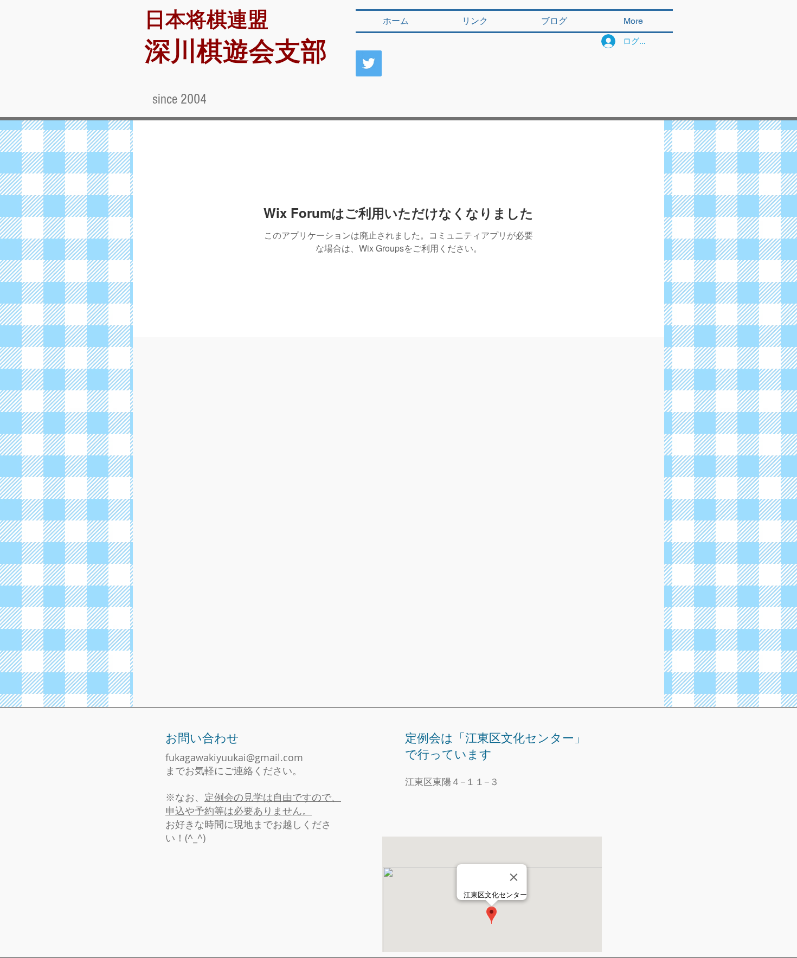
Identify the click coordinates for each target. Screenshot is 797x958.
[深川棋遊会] (369, 63)
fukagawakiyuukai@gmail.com (234, 757)
